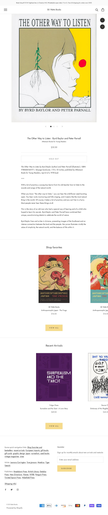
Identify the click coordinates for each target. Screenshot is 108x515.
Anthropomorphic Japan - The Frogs (54, 310)
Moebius (41, 462)
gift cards (8, 453)
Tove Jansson (32, 462)
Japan (28, 453)
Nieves (26, 474)
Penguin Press (40, 474)
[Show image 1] (50, 126)
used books (44, 453)
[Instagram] (18, 489)
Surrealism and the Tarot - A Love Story (54, 408)
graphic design (19, 453)
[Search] (96, 9)
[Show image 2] (54, 126)
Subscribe (66, 468)
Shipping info (10, 483)
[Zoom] (102, 20)
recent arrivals (19, 450)
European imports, (33, 450)
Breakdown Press (20, 471)
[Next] (62, 126)
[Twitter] (12, 489)
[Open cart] (103, 9)
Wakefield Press (28, 477)
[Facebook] (5, 489)
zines (22, 456)
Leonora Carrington (18, 462)
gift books (44, 450)
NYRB (32, 474)
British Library (33, 471)
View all (54, 328)
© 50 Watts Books (12, 504)
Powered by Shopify (14, 508)
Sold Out (54, 159)
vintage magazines (12, 456)
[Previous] (45, 126)
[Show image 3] (57, 126)
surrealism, (35, 453)
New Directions (16, 474)
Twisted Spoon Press (13, 477)
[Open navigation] (5, 10)
